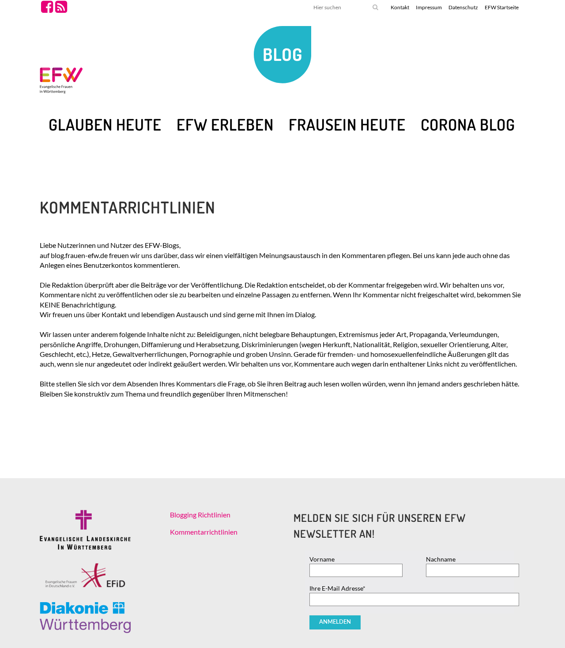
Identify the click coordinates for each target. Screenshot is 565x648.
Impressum (429, 7)
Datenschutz (463, 7)
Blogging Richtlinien (200, 514)
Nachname (441, 559)
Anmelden (335, 622)
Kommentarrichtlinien (203, 532)
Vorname (322, 559)
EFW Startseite (502, 7)
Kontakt (400, 7)
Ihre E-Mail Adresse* (337, 588)
